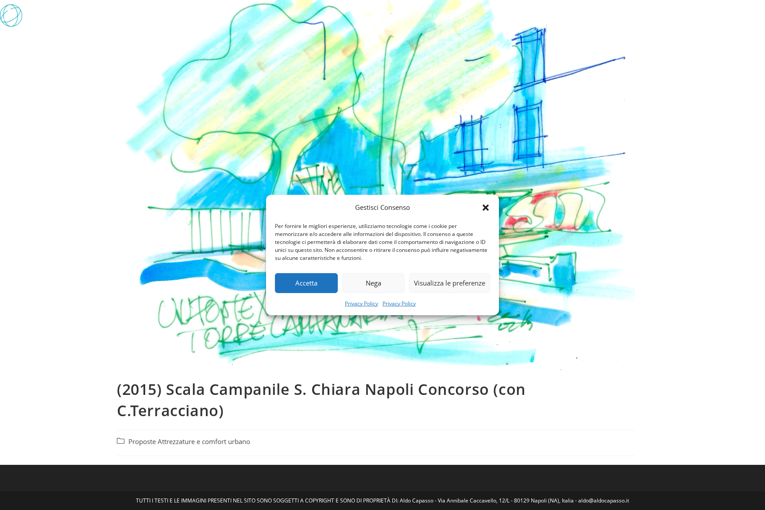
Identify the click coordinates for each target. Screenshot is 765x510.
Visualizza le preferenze (449, 282)
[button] (485, 207)
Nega (373, 282)
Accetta (306, 282)
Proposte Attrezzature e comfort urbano (189, 441)
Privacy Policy (361, 303)
